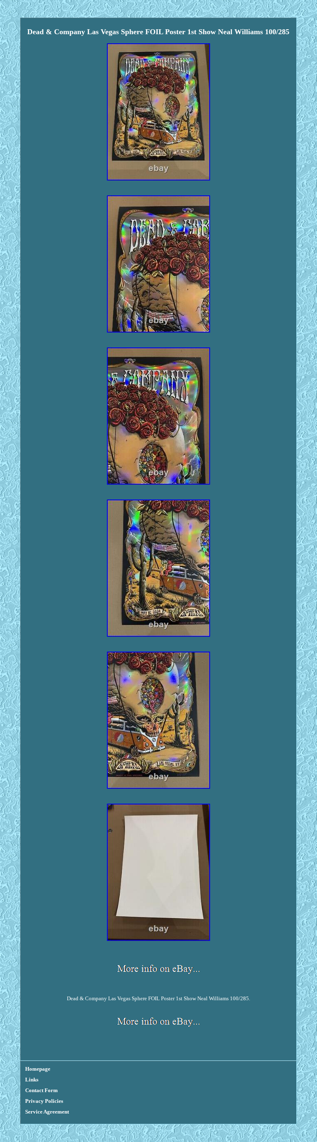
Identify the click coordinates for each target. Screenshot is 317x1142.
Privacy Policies (44, 1101)
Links (31, 1079)
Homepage (37, 1069)
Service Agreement (47, 1112)
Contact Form (41, 1090)
